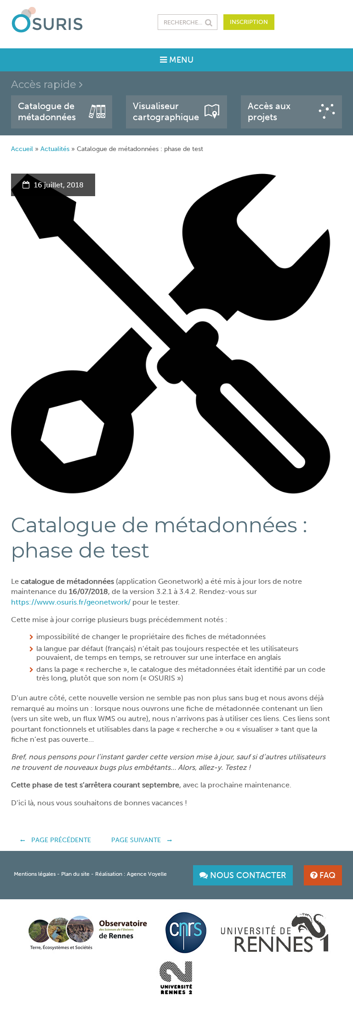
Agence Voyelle (147, 874)
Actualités (54, 149)
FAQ (326, 875)
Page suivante (137, 840)
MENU (180, 60)
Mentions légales (35, 874)
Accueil (22, 149)
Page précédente (60, 840)
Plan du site (75, 874)
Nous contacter (247, 875)
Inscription (249, 21)
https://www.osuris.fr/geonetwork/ (71, 602)
